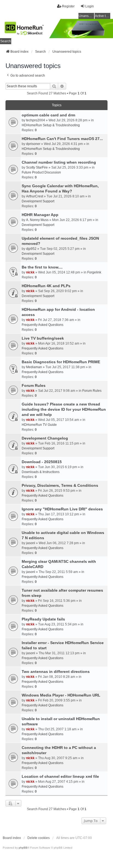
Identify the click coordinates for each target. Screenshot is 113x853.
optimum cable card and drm (48, 115)
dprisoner (33, 144)
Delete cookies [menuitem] (38, 838)
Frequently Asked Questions (42, 325)
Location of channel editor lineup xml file (60, 776)
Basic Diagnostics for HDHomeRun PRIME (61, 362)
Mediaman (34, 367)
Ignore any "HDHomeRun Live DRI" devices (62, 509)
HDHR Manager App (40, 214)
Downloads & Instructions (41, 472)
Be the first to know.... (42, 267)
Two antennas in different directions (56, 671)
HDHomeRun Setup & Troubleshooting (51, 125)
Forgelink (94, 272)
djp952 (31, 249)
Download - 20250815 (42, 462)
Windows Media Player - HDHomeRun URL (61, 695)
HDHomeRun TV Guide (39, 425)
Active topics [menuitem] (102, 16)
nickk (30, 272)
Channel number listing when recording (59, 162)
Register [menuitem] (68, 6)
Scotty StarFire (37, 167)
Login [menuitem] (89, 6)
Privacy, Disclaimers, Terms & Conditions (60, 485)
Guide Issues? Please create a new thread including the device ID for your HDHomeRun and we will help (64, 409)
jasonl (30, 543)
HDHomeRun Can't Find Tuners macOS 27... (62, 138)
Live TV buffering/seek (43, 338)
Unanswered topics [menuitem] (86, 16)
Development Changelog (45, 438)
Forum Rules (34, 385)
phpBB (23, 847)
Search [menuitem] (5, 41)
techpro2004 (35, 120)
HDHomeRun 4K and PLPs (46, 286)
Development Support (38, 201)
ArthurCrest (34, 196)
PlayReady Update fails (43, 619)
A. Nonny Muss (37, 220)
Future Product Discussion (41, 172)
